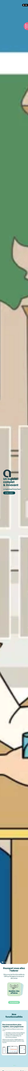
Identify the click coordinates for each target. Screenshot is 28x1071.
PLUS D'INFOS (14, 1002)
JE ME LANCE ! (9, 493)
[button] (2, 962)
